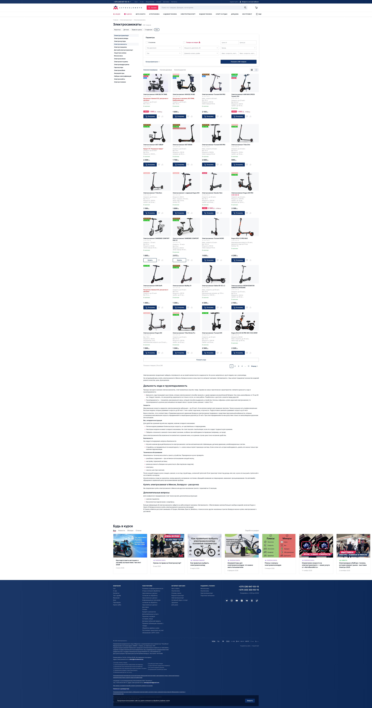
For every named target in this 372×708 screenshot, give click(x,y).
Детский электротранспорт (123, 50)
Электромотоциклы (121, 61)
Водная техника (205, 14)
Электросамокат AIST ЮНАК (182, 144)
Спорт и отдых (221, 14)
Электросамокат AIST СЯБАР (153, 144)
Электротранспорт (188, 14)
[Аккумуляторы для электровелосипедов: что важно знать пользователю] (242, 554)
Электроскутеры (120, 41)
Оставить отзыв (147, 619)
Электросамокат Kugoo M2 (152, 333)
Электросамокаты (120, 44)
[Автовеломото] (127, 7)
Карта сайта (117, 605)
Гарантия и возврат (148, 616)
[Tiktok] (257, 601)
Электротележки (120, 82)
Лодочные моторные (207, 595)
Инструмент (247, 14)
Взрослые (117, 29)
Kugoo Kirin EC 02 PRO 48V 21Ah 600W (244, 333)
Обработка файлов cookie (150, 628)
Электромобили (119, 70)
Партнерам (117, 602)
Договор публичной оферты (151, 621)
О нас (115, 591)
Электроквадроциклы (121, 64)
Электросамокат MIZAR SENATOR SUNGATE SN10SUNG (242, 286)
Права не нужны (137, 29)
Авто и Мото (175, 588)
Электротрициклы (120, 47)
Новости (121, 530)
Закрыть (250, 700)
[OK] (252, 601)
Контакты (116, 593)
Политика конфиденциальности (152, 588)
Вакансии (116, 598)
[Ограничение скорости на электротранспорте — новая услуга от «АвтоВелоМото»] (316, 554)
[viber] (232, 601)
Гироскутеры (118, 67)
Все (114, 530)
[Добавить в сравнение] (163, 116)
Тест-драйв (117, 595)
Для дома (234, 14)
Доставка (145, 607)
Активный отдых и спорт (179, 600)
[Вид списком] (256, 70)
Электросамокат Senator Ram (212, 193)
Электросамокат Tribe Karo (152, 193)
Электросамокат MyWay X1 (182, 285)
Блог (114, 600)
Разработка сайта (245, 646)
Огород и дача (176, 593)
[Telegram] (227, 601)
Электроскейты (119, 79)
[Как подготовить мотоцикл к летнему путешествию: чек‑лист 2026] (130, 554)
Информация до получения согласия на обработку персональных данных (151, 602)
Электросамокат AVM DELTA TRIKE (155, 94)
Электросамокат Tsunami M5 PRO (213, 144)
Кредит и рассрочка (149, 612)
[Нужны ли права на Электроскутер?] (167, 554)
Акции (117, 14)
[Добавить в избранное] (159, 116)
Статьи (138, 530)
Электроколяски (119, 58)
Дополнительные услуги (150, 614)
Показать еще (201, 360)
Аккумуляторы (119, 73)
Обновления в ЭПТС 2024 (150, 632)
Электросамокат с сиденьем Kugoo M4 (186, 193)
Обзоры (130, 530)
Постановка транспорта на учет (153, 630)
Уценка (129, 14)
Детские (126, 29)
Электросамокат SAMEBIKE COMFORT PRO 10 (186, 239)
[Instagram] (242, 601)
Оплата (144, 609)
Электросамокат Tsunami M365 (213, 238)
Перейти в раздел (252, 530)
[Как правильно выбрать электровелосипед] (205, 554)
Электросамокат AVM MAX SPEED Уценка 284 (243, 95)
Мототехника (205, 588)
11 (248, 366)
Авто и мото (140, 14)
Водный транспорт (177, 595)
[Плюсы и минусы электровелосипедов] (279, 554)
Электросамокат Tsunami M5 (212, 333)
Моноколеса (118, 56)
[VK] (247, 601)
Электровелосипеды (121, 38)
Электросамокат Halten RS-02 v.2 (213, 285)
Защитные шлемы (120, 53)
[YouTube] (237, 601)
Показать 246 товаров (238, 61)
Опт (114, 588)
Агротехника (154, 14)
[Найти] (245, 7)
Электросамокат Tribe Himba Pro (184, 333)
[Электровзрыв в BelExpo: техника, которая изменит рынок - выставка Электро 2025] (353, 554)
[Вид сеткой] (251, 70)
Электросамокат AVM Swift (152, 285)
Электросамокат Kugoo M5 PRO (242, 193)
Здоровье (174, 602)
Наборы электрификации (122, 76)
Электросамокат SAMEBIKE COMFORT (156, 238)
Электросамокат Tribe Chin (240, 144)
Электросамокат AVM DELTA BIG (184, 94)
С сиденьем (148, 29)
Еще (259, 14)
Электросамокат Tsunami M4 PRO (213, 94)
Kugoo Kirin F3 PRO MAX (239, 238)
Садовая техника (170, 14)
